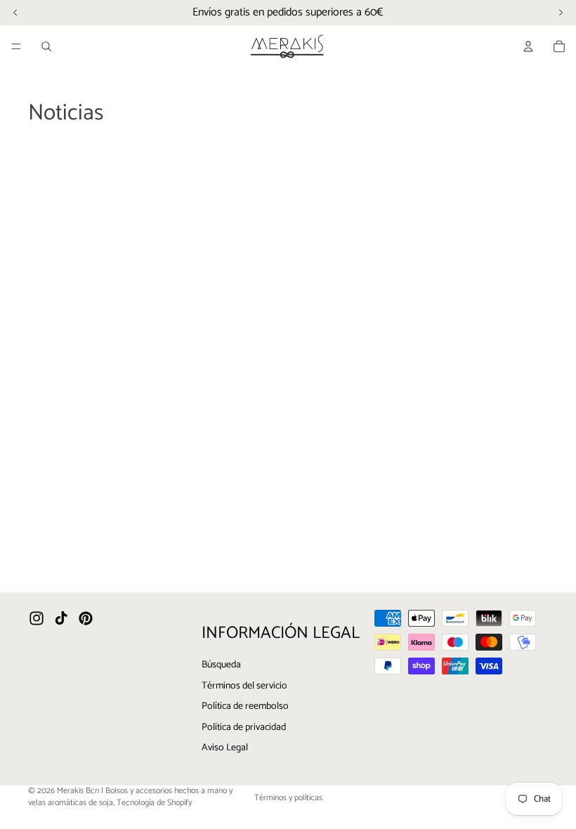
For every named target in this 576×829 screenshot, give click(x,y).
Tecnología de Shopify (154, 802)
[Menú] (16, 46)
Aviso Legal (225, 748)
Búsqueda (221, 665)
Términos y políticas (288, 797)
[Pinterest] (85, 619)
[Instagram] (36, 619)
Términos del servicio (244, 686)
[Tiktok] (61, 619)
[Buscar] (46, 46)
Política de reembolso (245, 707)
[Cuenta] (528, 46)
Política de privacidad (244, 727)
